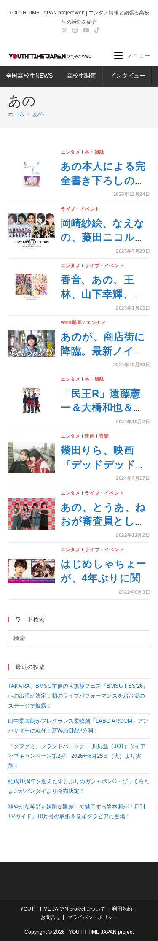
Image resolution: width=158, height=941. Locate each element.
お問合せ (50, 917)
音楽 (104, 435)
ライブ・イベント (80, 208)
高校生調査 (81, 75)
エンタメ (70, 151)
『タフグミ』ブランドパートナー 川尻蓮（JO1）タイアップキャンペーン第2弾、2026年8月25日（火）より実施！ (77, 756)
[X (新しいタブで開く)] (64, 30)
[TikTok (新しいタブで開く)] (95, 30)
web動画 (71, 322)
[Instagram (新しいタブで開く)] (75, 30)
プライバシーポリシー (92, 917)
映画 (89, 435)
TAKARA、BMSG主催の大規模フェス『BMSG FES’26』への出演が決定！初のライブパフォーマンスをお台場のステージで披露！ (78, 696)
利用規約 (122, 909)
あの (38, 114)
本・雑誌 (94, 151)
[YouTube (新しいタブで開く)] (86, 30)
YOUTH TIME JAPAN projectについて (62, 909)
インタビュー (127, 75)
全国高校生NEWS (29, 75)
